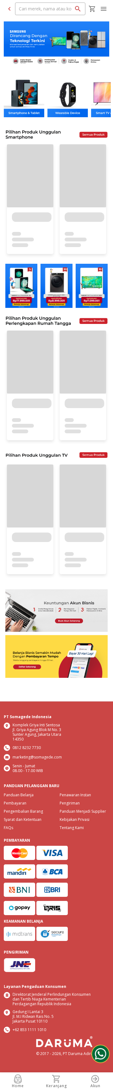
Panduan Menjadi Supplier (83, 811)
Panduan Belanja (19, 795)
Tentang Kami (72, 827)
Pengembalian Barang (23, 811)
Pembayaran (15, 803)
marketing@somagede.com (37, 757)
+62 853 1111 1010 (29, 1029)
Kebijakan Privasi (74, 819)
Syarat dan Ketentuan (22, 819)
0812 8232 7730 (27, 747)
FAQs (8, 827)
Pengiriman (70, 803)
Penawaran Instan (75, 795)
